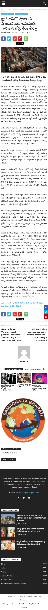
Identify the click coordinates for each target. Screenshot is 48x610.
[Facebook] (19, 498)
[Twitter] (24, 498)
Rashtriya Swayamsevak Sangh (13, 584)
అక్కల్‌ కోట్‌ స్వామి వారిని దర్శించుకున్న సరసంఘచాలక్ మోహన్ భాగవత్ (31, 542)
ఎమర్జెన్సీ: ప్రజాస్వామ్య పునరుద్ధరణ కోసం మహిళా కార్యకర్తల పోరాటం (7, 387)
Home (3, 9)
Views (3, 572)
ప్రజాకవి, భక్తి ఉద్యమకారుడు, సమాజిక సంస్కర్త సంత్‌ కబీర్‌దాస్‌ (39, 387)
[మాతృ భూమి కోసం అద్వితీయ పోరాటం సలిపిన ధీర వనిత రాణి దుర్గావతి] (8, 532)
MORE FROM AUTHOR (33, 369)
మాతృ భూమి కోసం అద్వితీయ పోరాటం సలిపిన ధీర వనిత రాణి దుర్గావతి (31, 529)
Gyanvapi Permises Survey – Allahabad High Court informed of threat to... (31, 518)
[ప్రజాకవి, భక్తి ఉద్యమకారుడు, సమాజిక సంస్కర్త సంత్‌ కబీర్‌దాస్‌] (39, 378)
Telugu (10, 14)
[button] (44, 3)
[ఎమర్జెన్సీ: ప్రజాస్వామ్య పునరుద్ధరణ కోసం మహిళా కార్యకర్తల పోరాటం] (8, 378)
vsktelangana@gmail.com (29, 493)
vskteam (6, 32)
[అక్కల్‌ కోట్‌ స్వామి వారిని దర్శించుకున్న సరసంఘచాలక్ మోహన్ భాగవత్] (8, 545)
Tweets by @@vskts (9, 453)
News (4, 14)
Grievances (24, 600)
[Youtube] (29, 498)
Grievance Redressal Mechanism (29, 597)
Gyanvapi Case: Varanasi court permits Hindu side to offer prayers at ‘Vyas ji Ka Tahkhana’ (11, 335)
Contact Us (11, 597)
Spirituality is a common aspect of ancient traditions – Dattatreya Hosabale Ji (37, 335)
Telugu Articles (21, 14)
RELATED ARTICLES (14, 369)
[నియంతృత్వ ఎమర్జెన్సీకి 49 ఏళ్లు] (24, 378)
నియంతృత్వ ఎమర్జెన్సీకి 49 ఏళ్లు (24, 385)
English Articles (7, 580)
